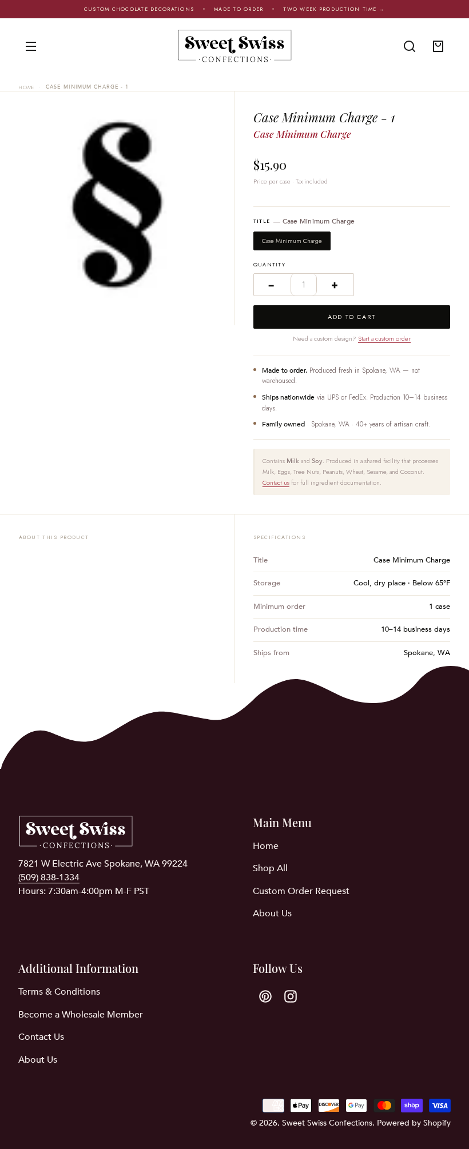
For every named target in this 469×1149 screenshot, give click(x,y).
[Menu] (30, 46)
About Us (272, 913)
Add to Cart (352, 316)
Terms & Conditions (59, 992)
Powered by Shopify (414, 1123)
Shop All (270, 868)
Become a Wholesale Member (80, 1014)
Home (27, 87)
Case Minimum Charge (292, 240)
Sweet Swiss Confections (327, 1123)
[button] (409, 46)
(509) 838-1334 (49, 877)
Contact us (276, 482)
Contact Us (41, 1037)
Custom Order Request (301, 891)
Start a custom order (384, 338)
